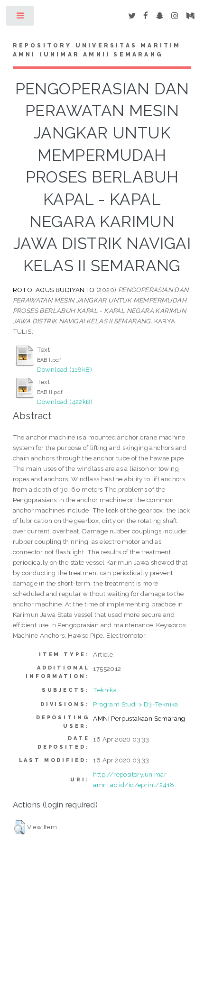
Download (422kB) (65, 401)
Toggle (20, 18)
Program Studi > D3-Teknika (135, 704)
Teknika (105, 690)
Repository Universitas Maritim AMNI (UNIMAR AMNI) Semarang (97, 50)
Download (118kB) (64, 369)
